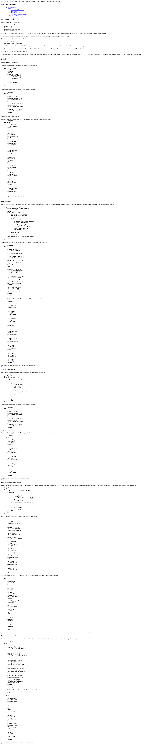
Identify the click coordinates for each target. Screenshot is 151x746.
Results (9, 8)
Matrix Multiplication (16, 12)
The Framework (11, 7)
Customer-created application (18, 15)
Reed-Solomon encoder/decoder (19, 14)
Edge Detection (14, 11)
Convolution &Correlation (17, 10)
